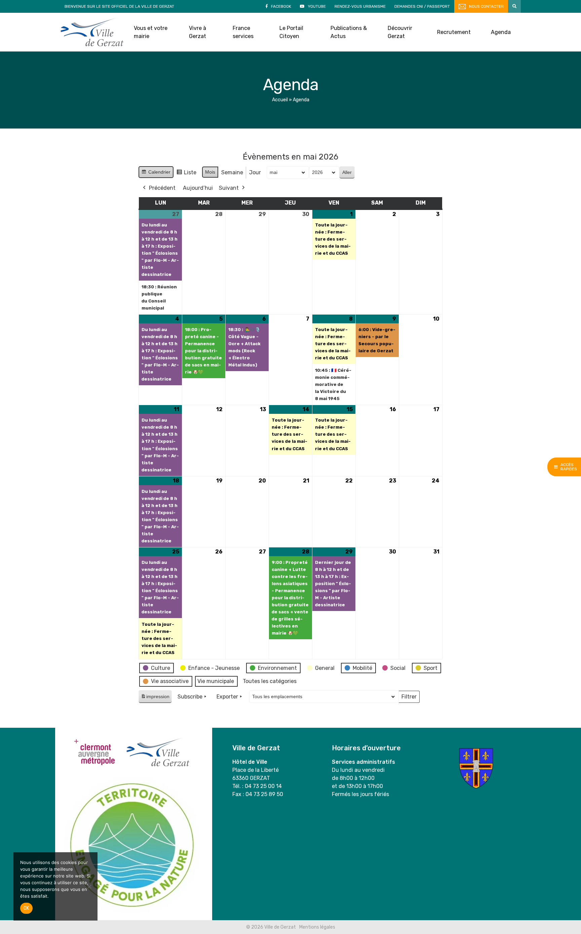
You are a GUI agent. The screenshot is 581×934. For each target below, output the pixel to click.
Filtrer (409, 698)
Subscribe (190, 696)
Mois (210, 172)
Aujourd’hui (198, 188)
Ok (26, 908)
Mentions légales (317, 927)
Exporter (227, 696)
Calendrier (155, 173)
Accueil (280, 100)
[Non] (89, 886)
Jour (255, 172)
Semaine (232, 172)
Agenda (501, 32)
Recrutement (454, 32)
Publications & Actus (349, 32)
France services (243, 32)
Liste (186, 174)
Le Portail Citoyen (291, 32)
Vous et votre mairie (150, 32)
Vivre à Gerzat (197, 32)
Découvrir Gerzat (400, 32)
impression (155, 698)
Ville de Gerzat (92, 32)
